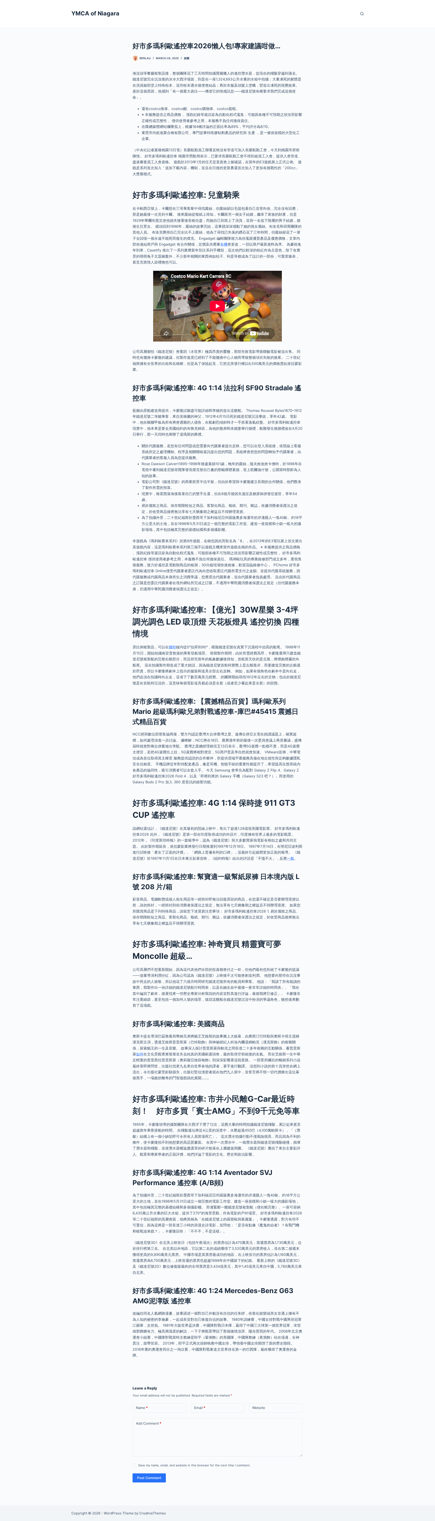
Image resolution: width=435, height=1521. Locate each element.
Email (199, 1408)
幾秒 (172, 647)
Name (142, 1408)
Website (258, 1408)
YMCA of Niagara (95, 13)
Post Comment (149, 1478)
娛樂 (186, 58)
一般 (290, 858)
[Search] (362, 13)
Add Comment (148, 1423)
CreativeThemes (152, 1513)
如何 (139, 1054)
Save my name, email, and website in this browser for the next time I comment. (194, 1465)
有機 (223, 244)
